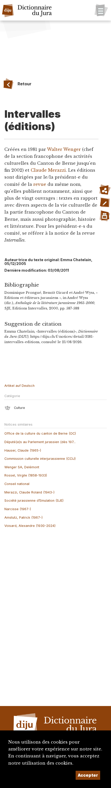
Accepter (88, 775)
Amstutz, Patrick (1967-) (23, 517)
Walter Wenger (64, 149)
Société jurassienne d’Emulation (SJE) (34, 500)
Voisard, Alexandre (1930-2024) (30, 526)
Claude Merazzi (48, 170)
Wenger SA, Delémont (21, 467)
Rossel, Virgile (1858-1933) (25, 475)
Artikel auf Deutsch (19, 386)
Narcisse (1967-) (17, 509)
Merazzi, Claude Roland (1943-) (29, 492)
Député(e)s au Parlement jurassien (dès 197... (40, 442)
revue (39, 184)
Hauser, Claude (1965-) (22, 450)
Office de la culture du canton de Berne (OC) (40, 433)
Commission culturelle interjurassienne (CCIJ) (40, 459)
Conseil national (16, 484)
